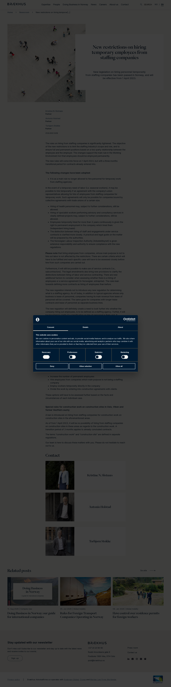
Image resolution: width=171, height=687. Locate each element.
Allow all (119, 366)
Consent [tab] (50, 327)
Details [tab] (85, 327)
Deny (52, 366)
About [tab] (120, 327)
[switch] (72, 357)
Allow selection (85, 366)
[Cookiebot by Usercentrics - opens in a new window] (125, 319)
